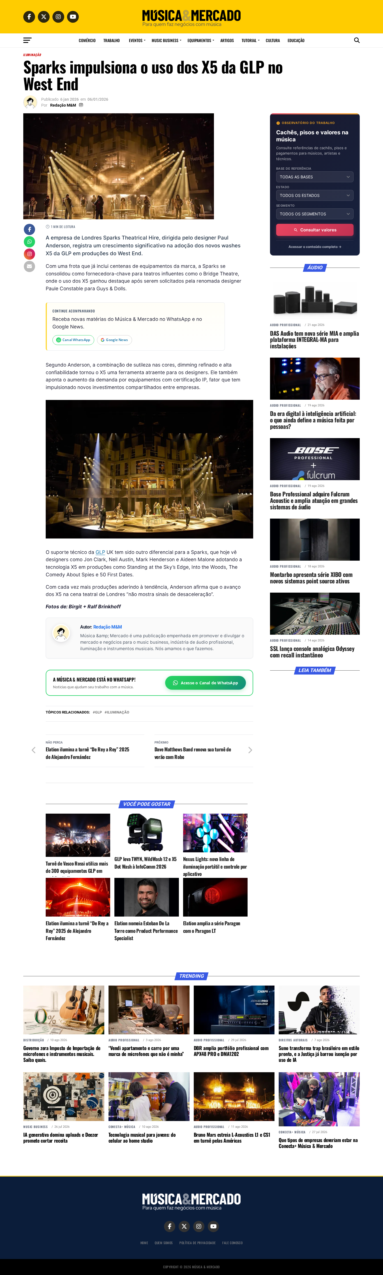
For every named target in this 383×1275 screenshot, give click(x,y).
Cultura (273, 40)
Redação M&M (63, 105)
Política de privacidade (197, 1242)
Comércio (87, 40)
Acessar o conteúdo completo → (315, 247)
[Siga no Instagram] (29, 254)
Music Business (165, 40)
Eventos (135, 40)
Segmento (285, 205)
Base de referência (294, 168)
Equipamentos (199, 40)
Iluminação (118, 712)
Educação (296, 40)
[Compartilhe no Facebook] (29, 230)
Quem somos (164, 1242)
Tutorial (249, 40)
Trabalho (111, 40)
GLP (100, 552)
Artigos (227, 40)
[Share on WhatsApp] (29, 242)
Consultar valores (318, 230)
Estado (283, 187)
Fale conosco (232, 1242)
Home (144, 1242)
